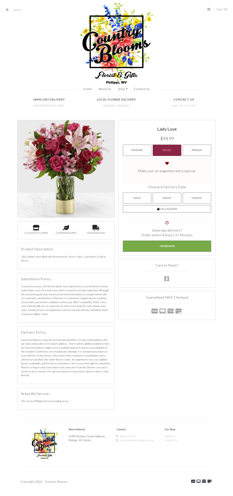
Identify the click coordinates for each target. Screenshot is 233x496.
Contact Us (171, 440)
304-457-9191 (187, 105)
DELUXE (167, 150)
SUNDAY (166, 198)
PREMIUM (197, 150)
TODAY (137, 198)
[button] (122, 89)
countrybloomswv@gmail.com (136, 440)
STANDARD (137, 150)
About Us (170, 436)
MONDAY (197, 198)
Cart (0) (222, 9)
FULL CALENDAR (168, 208)
